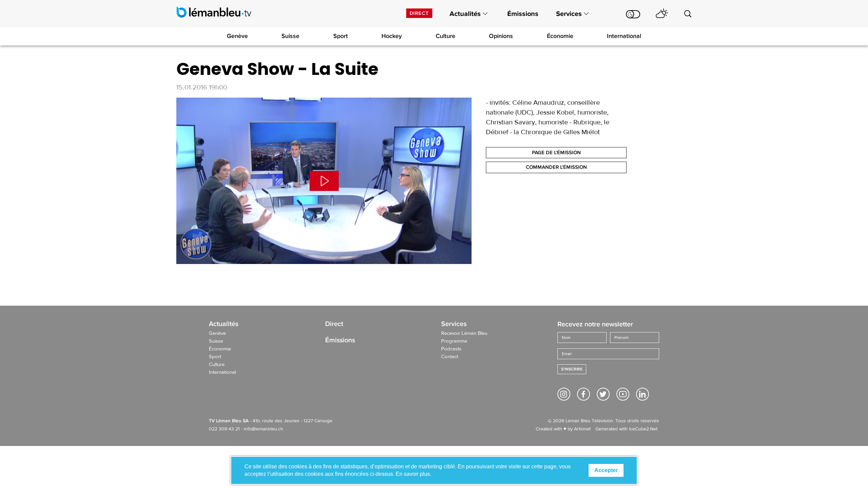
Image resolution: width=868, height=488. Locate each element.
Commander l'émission (556, 167)
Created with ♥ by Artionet (563, 429)
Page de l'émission (556, 152)
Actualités (465, 14)
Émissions (522, 14)
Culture (445, 36)
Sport (340, 36)
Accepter (606, 470)
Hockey (391, 36)
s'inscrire (572, 369)
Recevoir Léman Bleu (464, 333)
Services (569, 14)
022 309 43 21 (224, 429)
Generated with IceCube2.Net (626, 429)
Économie (560, 36)
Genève (237, 36)
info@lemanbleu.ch (263, 429)
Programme (454, 341)
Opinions (501, 36)
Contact (449, 357)
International (624, 36)
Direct (419, 13)
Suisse (290, 36)
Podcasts (451, 349)
